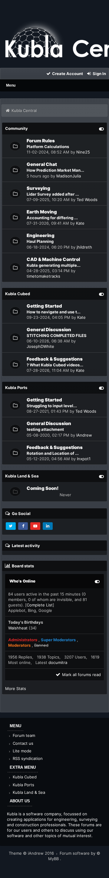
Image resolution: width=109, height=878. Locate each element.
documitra (57, 662)
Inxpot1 (84, 458)
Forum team (23, 735)
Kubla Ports (23, 784)
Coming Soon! (42, 488)
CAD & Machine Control (53, 259)
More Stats (15, 688)
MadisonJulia (68, 175)
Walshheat (18, 627)
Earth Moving (42, 212)
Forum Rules (41, 141)
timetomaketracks (43, 276)
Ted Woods (87, 199)
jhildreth (84, 247)
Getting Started (44, 306)
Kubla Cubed (24, 776)
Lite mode (21, 750)
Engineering (40, 235)
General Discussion (49, 329)
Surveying (38, 188)
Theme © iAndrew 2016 (32, 853)
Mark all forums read (81, 674)
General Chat (42, 164)
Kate (80, 223)
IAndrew (84, 435)
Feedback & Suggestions (55, 359)
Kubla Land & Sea (28, 792)
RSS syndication (27, 758)
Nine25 (83, 152)
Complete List (40, 604)
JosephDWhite (40, 346)
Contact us (22, 743)
